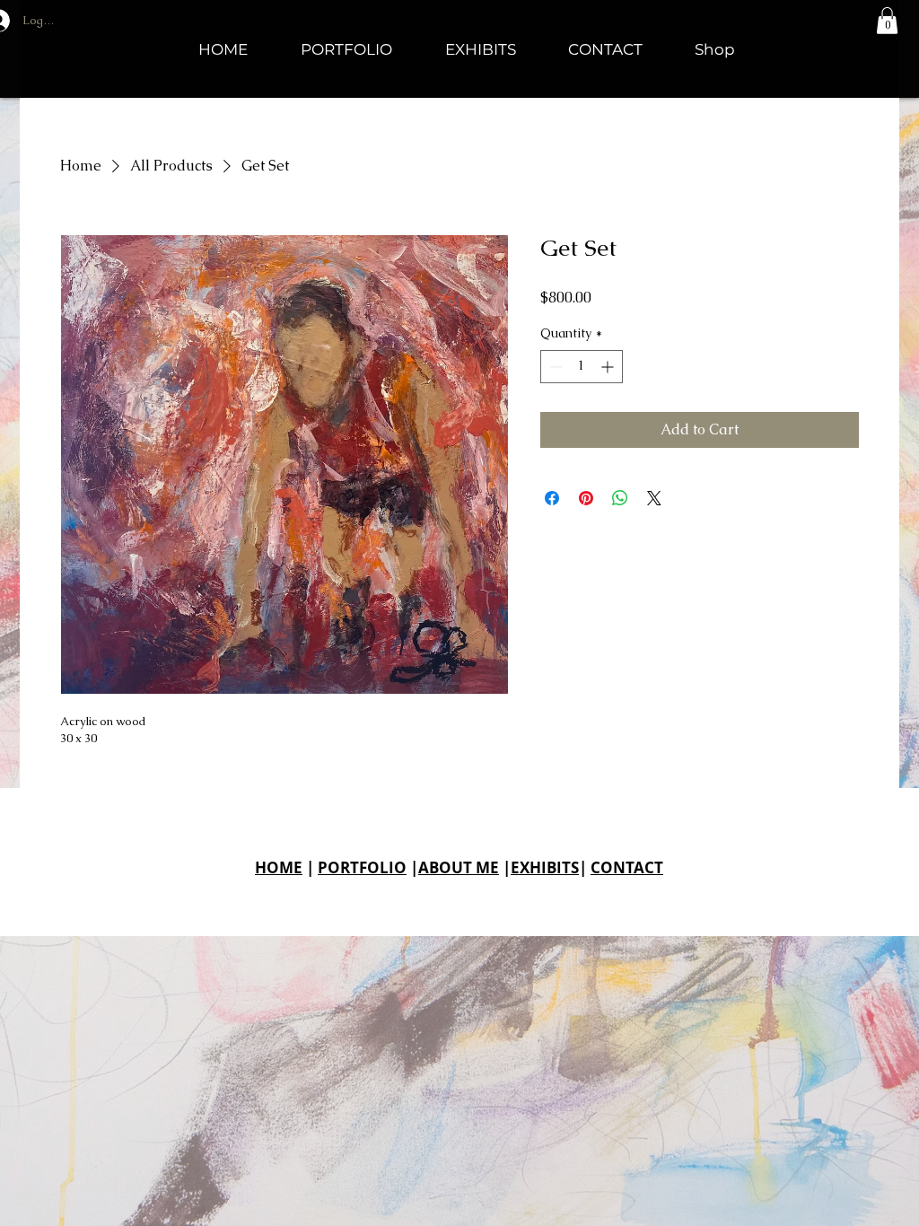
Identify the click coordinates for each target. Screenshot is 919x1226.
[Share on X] (654, 498)
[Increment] (609, 366)
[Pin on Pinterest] (586, 498)
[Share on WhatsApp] (620, 498)
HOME (278, 867)
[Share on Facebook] (552, 498)
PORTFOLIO (362, 867)
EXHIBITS (545, 867)
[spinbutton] (581, 366)
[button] (887, 20)
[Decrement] (554, 366)
